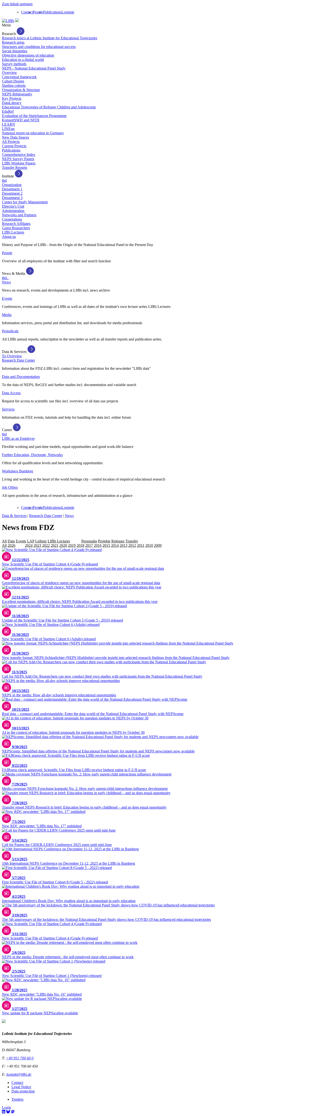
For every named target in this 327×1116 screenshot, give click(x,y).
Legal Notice (21, 1087)
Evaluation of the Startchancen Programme (34, 116)
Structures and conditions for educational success (39, 47)
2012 (132, 545)
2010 (149, 545)
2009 (158, 545)
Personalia (89, 541)
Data (11, 541)
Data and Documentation (21, 377)
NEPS (75, 541)
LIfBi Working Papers (18, 163)
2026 (11, 545)
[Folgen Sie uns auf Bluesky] (8, 1112)
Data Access (11, 393)
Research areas (13, 42)
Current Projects (14, 146)
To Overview (12, 356)
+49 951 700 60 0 (20, 1058)
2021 (54, 545)
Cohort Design (13, 81)
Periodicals (10, 331)
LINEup (8, 129)
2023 (37, 545)
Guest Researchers (16, 228)
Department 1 (12, 189)
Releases (117, 541)
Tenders (17, 1099)
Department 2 (12, 193)
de (72, 12)
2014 (115, 545)
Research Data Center (18, 360)
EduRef (8, 111)
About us (9, 237)
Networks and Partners (19, 215)
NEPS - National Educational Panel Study (34, 68)
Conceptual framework (19, 77)
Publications (52, 12)
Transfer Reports (14, 167)
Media (6, 315)
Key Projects (11, 98)
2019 (72, 545)
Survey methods (14, 64)
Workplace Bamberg (17, 471)
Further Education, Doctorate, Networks (32, 455)
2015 (106, 545)
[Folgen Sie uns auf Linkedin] (3, 1112)
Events (7, 298)
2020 (63, 545)
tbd (4, 180)
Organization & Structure (21, 90)
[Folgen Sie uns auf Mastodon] (12, 1112)
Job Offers (10, 487)
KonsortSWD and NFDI (20, 120)
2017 (89, 545)
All (4, 541)
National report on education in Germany (33, 133)
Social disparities (14, 51)
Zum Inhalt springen (17, 4)
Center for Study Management (25, 202)
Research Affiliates (16, 224)
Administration (13, 211)
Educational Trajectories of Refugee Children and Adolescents (49, 107)
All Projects (11, 142)
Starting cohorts (14, 85)
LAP (30, 541)
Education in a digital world (23, 60)
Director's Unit (13, 206)
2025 (20, 545)
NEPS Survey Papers (18, 159)
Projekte (104, 541)
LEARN (8, 124)
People (38, 12)
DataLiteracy (12, 103)
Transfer (131, 541)
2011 (140, 545)
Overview (9, 72)
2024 (29, 545)
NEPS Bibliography (17, 94)
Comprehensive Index (18, 155)
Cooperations (12, 219)
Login (66, 12)
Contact (27, 12)
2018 (80, 545)
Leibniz (41, 541)
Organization (12, 185)
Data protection (23, 1091)
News (6, 282)
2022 (46, 545)
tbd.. (5, 278)
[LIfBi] (8, 21)
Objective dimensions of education (28, 55)
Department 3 (12, 198)
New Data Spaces (15, 137)
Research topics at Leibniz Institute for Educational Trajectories (49, 38)
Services (8, 409)
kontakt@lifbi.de (18, 1074)
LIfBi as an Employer (18, 438)
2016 (97, 545)
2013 (123, 545)
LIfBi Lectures (13, 232)
